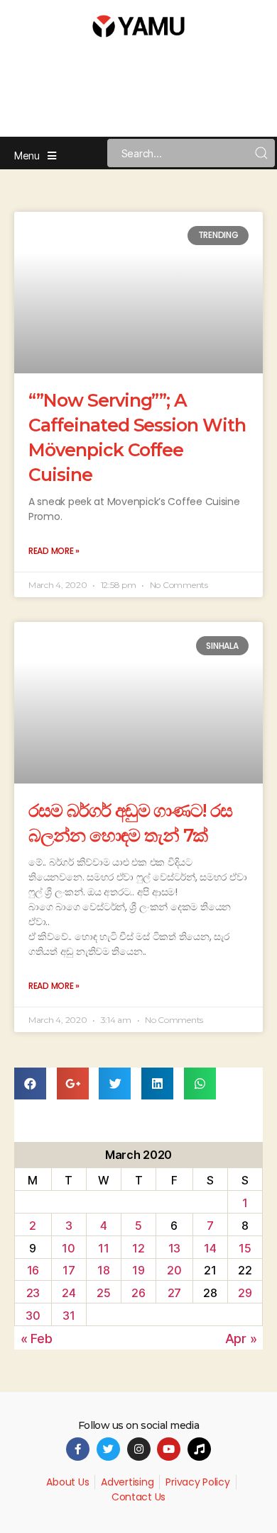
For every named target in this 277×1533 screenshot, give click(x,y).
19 (138, 1270)
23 (33, 1293)
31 (69, 1315)
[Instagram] (139, 1449)
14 (210, 1248)
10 (68, 1248)
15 (245, 1248)
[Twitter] (108, 1449)
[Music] (199, 1449)
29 (244, 1293)
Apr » (241, 1338)
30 (33, 1315)
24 (68, 1293)
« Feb (37, 1338)
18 (103, 1270)
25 (103, 1293)
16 (33, 1270)
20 (174, 1270)
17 (69, 1270)
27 (174, 1293)
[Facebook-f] (77, 1449)
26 (138, 1293)
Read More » (54, 551)
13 (174, 1248)
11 (103, 1248)
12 (138, 1248)
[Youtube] (168, 1449)
